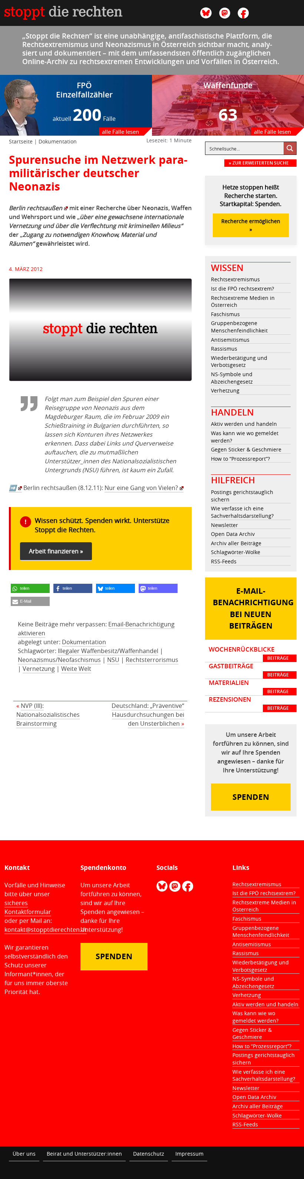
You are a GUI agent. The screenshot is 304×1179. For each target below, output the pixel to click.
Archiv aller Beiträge (236, 543)
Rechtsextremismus (235, 279)
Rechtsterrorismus (152, 660)
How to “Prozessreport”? (240, 458)
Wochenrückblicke (249, 653)
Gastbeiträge (249, 670)
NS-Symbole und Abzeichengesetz (232, 378)
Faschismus (225, 314)
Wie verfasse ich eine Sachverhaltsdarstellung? (242, 512)
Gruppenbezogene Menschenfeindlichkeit (239, 326)
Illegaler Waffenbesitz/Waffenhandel (108, 651)
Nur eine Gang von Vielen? (141, 488)
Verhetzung (225, 390)
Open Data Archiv (233, 533)
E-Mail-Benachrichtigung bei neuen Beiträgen (253, 609)
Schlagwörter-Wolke (235, 552)
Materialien (249, 687)
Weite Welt (76, 669)
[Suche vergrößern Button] (290, 148)
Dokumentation (58, 141)
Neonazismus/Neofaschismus (59, 660)
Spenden (250, 797)
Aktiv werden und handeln (244, 423)
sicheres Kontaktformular (27, 907)
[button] (30, 588)
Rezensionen (249, 703)
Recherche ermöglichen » (250, 225)
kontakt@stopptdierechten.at (45, 929)
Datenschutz (148, 1153)
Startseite (21, 141)
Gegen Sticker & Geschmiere (246, 449)
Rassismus (224, 348)
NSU (113, 660)
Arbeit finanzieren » (56, 551)
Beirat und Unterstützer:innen (84, 1153)
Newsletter (224, 525)
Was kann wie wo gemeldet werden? (244, 437)
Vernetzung (39, 669)
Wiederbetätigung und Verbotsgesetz (239, 361)
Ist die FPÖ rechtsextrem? (242, 288)
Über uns (24, 1153)
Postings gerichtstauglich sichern (242, 496)
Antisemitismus (230, 339)
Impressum (189, 1153)
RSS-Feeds (224, 561)
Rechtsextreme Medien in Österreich (243, 301)
